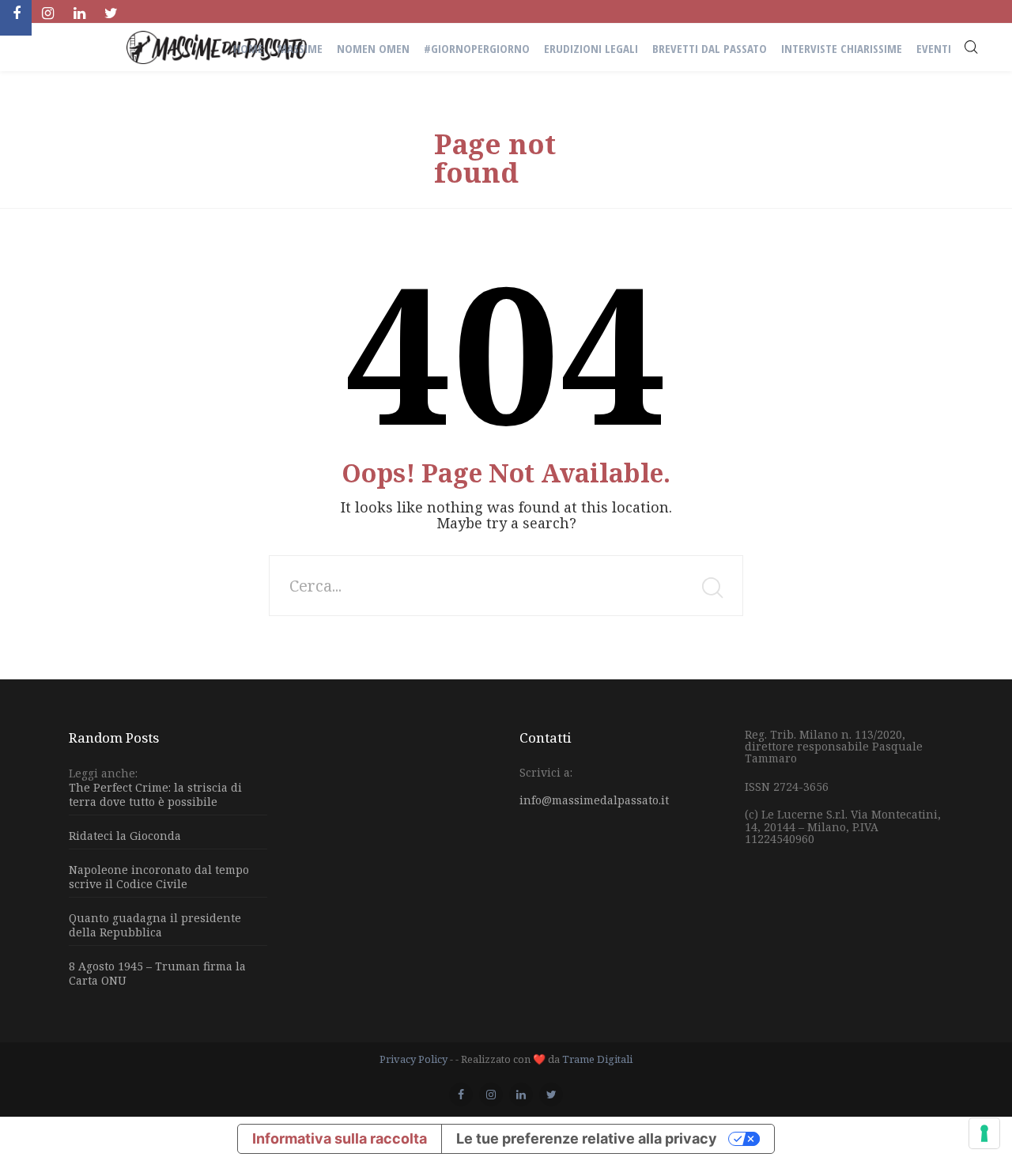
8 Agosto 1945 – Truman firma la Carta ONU (157, 973)
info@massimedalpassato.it (594, 799)
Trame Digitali (597, 1059)
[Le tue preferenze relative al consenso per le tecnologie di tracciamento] (984, 1133)
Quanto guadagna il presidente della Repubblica (155, 925)
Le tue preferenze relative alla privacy (586, 1138)
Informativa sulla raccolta (339, 1138)
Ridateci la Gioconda (125, 835)
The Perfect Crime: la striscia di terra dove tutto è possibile (155, 795)
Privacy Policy (413, 1059)
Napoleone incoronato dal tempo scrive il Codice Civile (159, 876)
